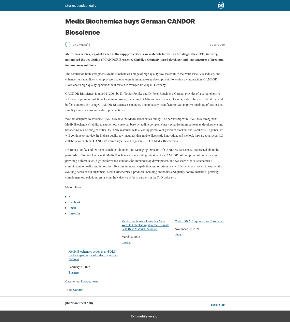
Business (74, 272)
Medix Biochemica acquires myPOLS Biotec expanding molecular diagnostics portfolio (93, 255)
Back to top (218, 304)
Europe (126, 242)
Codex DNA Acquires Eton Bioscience (199, 221)
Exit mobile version (145, 316)
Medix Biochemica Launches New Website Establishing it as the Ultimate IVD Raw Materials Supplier (145, 225)
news (178, 234)
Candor (78, 289)
